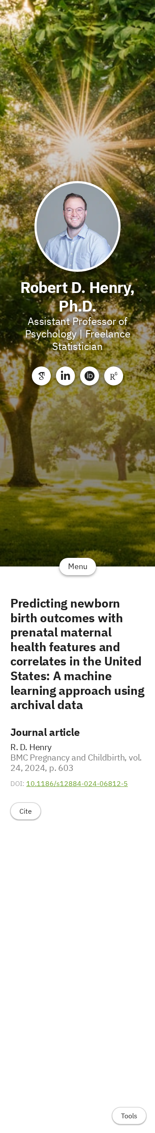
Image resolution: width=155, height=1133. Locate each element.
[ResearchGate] (113, 375)
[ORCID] (89, 375)
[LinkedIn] (65, 375)
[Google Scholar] (41, 375)
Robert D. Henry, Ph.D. (77, 296)
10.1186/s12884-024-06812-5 (77, 783)
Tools (129, 1115)
